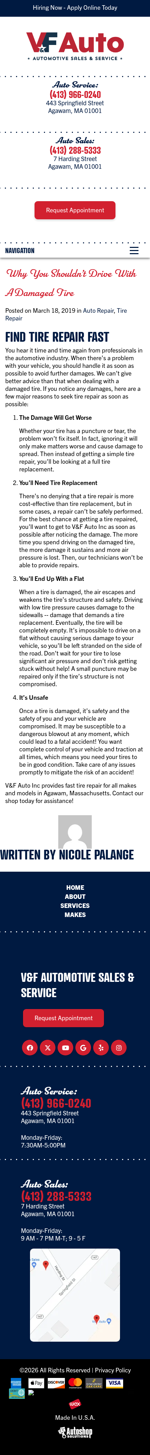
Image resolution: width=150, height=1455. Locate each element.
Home (75, 887)
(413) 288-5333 (75, 150)
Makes (75, 914)
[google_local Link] (83, 1048)
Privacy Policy (113, 1370)
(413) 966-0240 (75, 94)
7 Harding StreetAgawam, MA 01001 (75, 162)
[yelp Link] (101, 1048)
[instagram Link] (119, 1048)
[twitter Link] (48, 1048)
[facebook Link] (30, 1048)
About (75, 896)
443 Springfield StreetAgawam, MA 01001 (75, 106)
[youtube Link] (65, 1048)
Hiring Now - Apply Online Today (75, 7)
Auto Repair (98, 310)
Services (75, 905)
